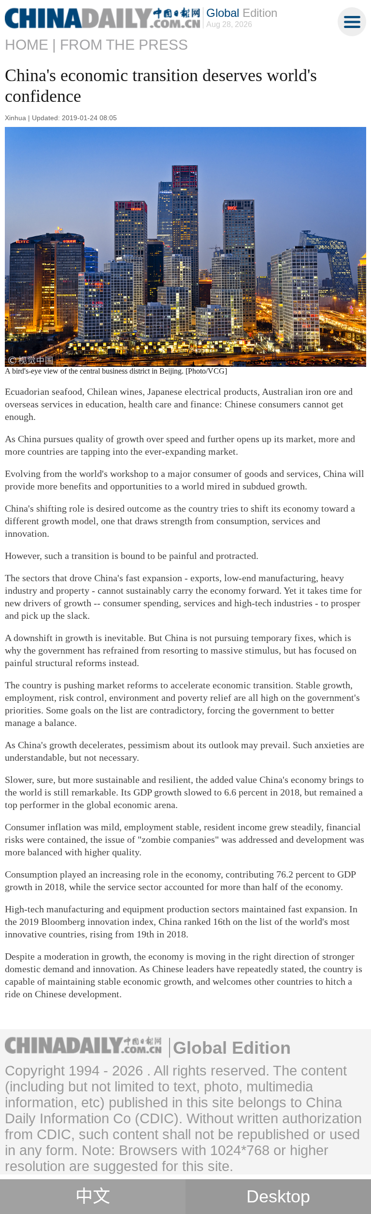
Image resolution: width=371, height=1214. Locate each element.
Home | (30, 45)
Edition (241, 12)
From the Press (124, 45)
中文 (92, 1196)
